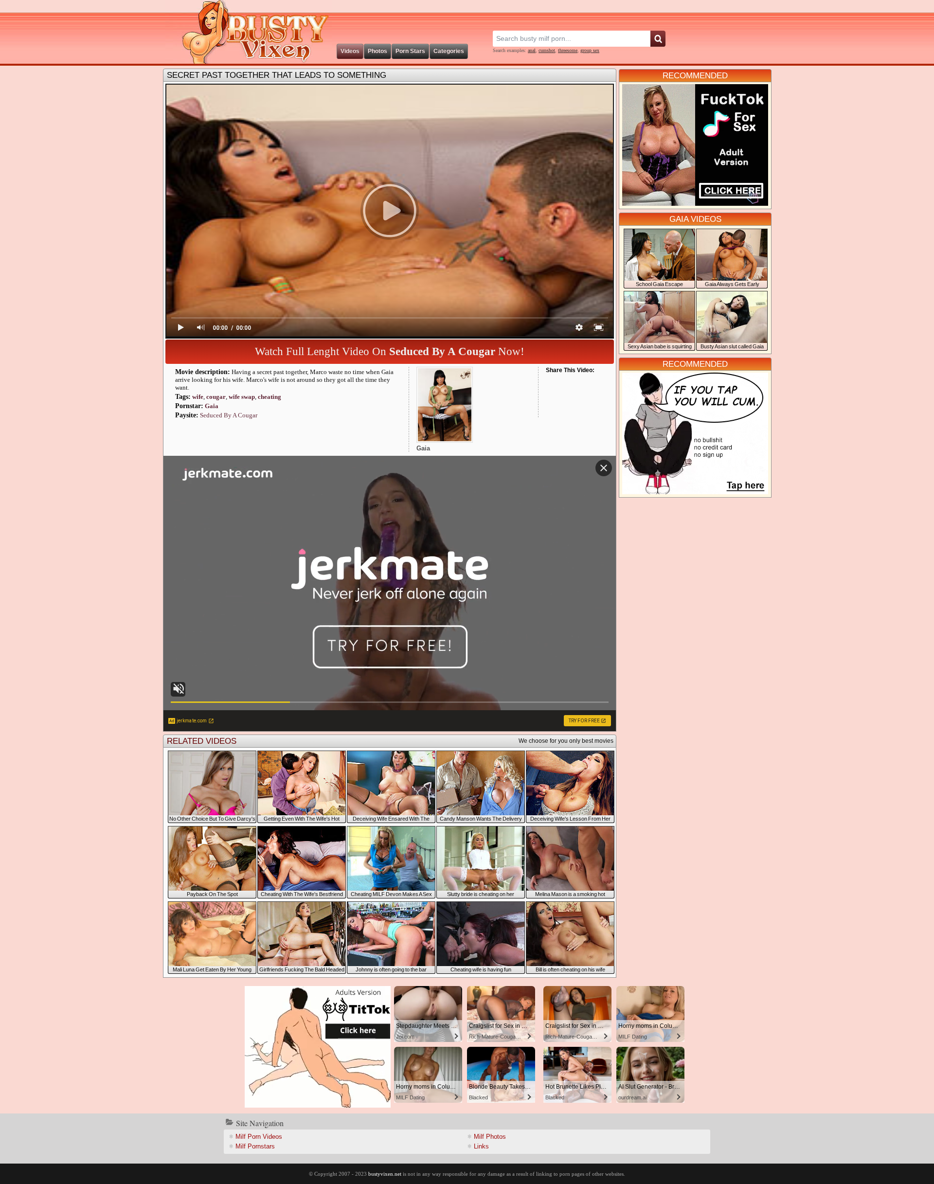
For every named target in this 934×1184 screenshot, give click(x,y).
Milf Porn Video (258, 1136)
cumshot (547, 50)
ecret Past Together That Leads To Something (276, 75)
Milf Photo (490, 1136)
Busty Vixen (248, 32)
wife (197, 396)
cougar (216, 396)
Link (481, 1146)
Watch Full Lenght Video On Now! (389, 351)
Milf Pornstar (255, 1146)
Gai (211, 406)
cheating (269, 396)
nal (532, 50)
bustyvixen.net (384, 1174)
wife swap (242, 396)
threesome (567, 50)
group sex (589, 50)
